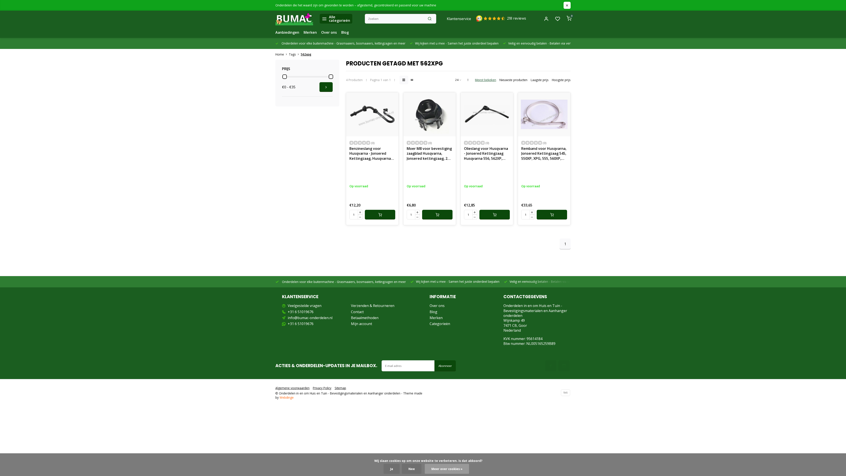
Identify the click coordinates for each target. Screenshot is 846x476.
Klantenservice (459, 18)
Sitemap (340, 388)
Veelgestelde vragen (304, 305)
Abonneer (445, 366)
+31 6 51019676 (301, 311)
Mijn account (361, 323)
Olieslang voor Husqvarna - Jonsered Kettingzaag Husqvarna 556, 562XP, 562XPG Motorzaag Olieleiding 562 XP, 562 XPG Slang (486, 154)
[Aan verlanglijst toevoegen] (392, 99)
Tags (292, 54)
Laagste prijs (540, 80)
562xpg (306, 54)
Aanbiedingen (287, 32)
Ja (391, 469)
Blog (345, 32)
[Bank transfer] (565, 392)
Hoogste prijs (561, 80)
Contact (357, 311)
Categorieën (440, 323)
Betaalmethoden (364, 317)
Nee (411, 469)
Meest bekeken (485, 80)
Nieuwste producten (513, 80)
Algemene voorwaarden (292, 388)
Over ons (329, 32)
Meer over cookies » (446, 469)
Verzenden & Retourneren (372, 305)
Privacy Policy (322, 388)
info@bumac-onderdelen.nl (310, 317)
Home (279, 54)
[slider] (284, 76)
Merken (310, 32)
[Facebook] (550, 365)
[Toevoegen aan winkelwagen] (380, 214)
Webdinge (287, 397)
